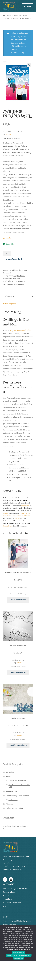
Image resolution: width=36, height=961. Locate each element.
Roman (21, 284)
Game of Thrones (17, 516)
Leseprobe (7, 238)
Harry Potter (7, 516)
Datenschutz (18, 958)
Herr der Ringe (25, 513)
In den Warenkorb (14, 258)
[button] (29, 65)
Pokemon (27, 516)
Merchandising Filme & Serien (17, 796)
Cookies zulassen (18, 952)
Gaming (17, 518)
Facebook (5, 879)
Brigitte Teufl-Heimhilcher (20, 330)
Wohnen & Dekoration (14, 808)
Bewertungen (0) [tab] (9, 303)
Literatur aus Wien (10, 284)
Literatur (21, 281)
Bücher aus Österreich (17, 781)
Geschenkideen (7, 526)
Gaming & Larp (11, 791)
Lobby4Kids (25, 506)
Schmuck (9, 804)
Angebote (7, 906)
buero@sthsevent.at (17, 866)
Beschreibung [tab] (8, 296)
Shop (8, 16)
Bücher (14, 16)
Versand (9, 134)
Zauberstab (13, 800)
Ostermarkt (15, 43)
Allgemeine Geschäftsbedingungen (17, 921)
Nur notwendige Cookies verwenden (18, 955)
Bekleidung (10, 772)
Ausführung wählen (18, 745)
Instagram (11, 879)
